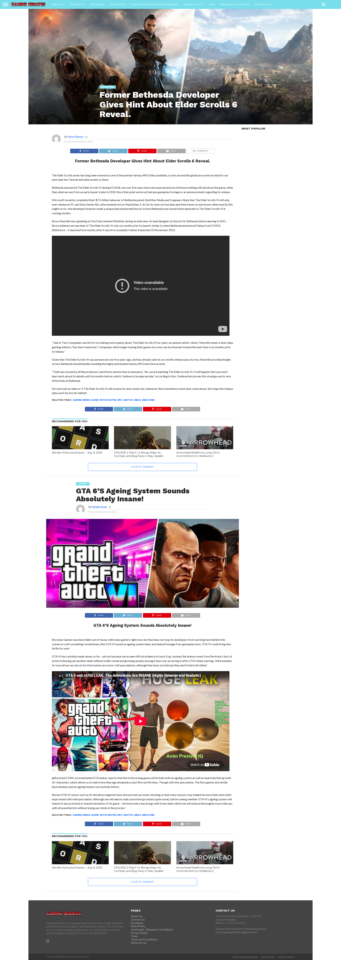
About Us (58, 4)
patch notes (108, 400)
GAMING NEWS (81, 400)
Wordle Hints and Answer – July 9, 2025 (77, 452)
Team (212, 4)
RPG (119, 400)
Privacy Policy (194, 4)
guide (95, 400)
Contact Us (77, 4)
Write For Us (263, 4)
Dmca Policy (117, 4)
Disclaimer (97, 4)
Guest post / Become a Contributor (155, 4)
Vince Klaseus (75, 136)
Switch (128, 400)
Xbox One (148, 400)
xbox (137, 400)
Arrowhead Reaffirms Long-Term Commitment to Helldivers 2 (198, 454)
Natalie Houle (99, 506)
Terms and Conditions (235, 4)
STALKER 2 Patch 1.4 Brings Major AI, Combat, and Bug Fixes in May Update (138, 454)
